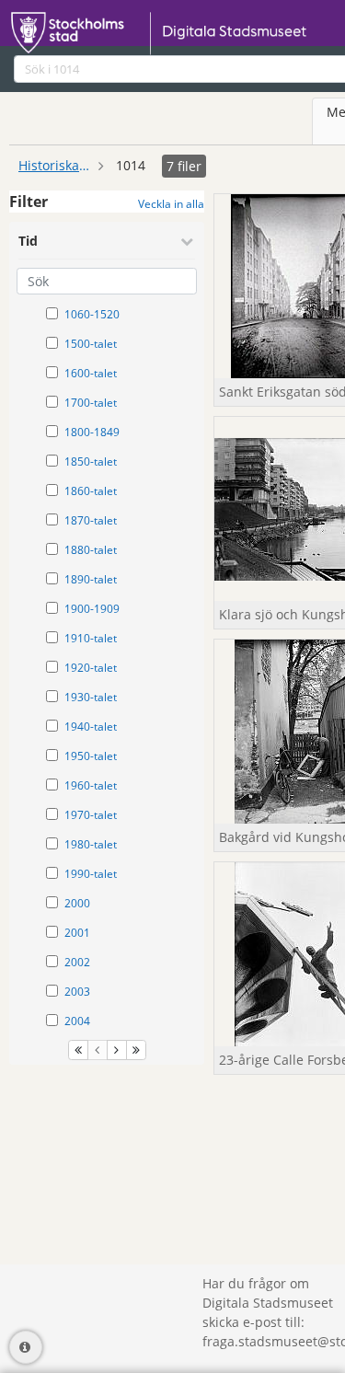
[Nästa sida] (117, 1050)
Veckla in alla (171, 204)
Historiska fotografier (55, 165)
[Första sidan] (78, 1050)
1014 (130, 165)
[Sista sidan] (136, 1050)
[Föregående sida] (97, 1050)
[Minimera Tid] (186, 241)
